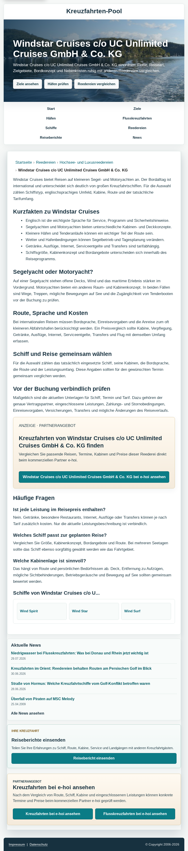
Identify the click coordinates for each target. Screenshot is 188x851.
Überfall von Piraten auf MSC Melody (43, 699)
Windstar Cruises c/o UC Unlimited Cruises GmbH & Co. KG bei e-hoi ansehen (94, 477)
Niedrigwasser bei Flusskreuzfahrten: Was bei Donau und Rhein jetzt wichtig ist (79, 653)
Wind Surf (132, 611)
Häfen (51, 118)
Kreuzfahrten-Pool (94, 11)
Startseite (23, 162)
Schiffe (51, 128)
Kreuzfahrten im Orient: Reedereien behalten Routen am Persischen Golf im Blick (81, 668)
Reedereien (137, 128)
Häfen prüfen (58, 84)
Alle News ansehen (27, 713)
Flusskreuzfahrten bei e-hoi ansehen (135, 814)
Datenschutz (39, 844)
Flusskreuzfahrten (137, 118)
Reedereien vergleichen (96, 84)
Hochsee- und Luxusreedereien (86, 162)
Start (51, 109)
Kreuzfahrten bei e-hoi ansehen (53, 814)
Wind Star (80, 611)
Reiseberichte (51, 137)
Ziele (137, 109)
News (137, 137)
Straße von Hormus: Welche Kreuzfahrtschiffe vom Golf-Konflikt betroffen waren (80, 684)
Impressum (17, 844)
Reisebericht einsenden (94, 758)
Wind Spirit (29, 611)
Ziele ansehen (28, 84)
